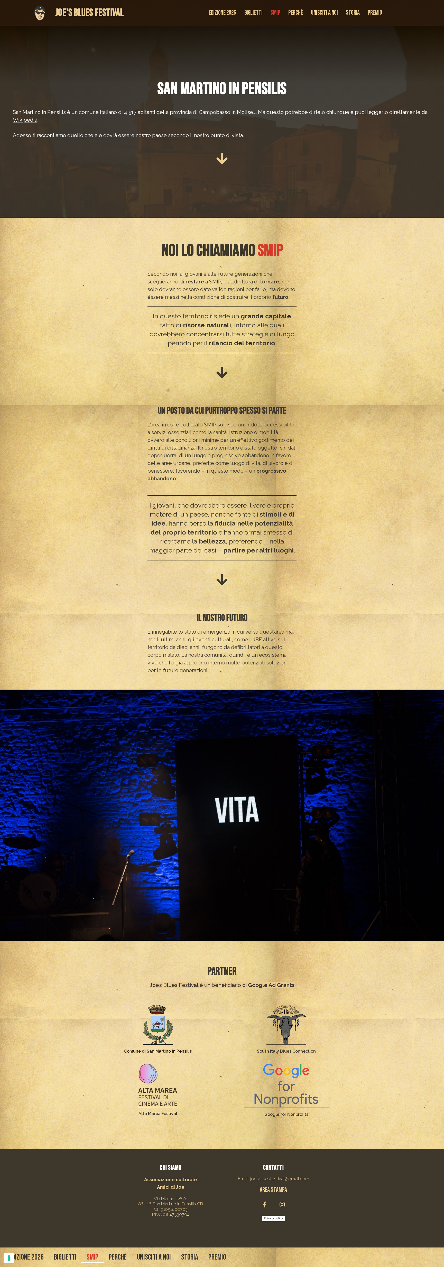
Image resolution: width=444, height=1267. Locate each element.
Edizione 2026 (222, 13)
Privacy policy (273, 1218)
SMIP (275, 13)
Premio (375, 13)
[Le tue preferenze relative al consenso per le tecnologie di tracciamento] (9, 1258)
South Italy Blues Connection (286, 1051)
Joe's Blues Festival (89, 13)
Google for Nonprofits (286, 1114)
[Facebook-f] (265, 1205)
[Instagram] (282, 1205)
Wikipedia (25, 120)
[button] (273, 1190)
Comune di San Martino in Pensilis (158, 1051)
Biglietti (253, 13)
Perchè (295, 13)
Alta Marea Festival (157, 1113)
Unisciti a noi (324, 13)
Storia (352, 13)
